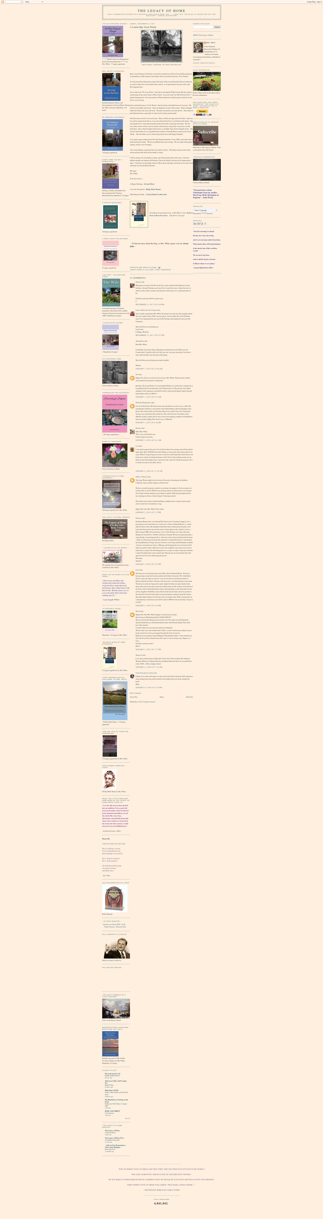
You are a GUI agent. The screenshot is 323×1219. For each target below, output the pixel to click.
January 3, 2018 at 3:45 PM (148, 564)
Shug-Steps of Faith (111, 1090)
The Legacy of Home (162, 10)
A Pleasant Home (110, 1132)
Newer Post (134, 697)
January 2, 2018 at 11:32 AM (149, 471)
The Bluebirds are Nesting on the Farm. (116, 1100)
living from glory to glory (144, 673)
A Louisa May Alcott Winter (143, 27)
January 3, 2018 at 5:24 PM (148, 605)
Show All (127, 1118)
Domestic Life (142, 269)
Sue (137, 374)
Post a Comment (135, 693)
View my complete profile (204, 63)
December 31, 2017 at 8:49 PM (150, 304)
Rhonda (138, 428)
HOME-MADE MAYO (112, 1076)
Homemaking (166, 269)
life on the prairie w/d (112, 1073)
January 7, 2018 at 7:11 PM (148, 649)
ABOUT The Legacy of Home (203, 35)
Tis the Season (109, 1113)
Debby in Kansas (141, 477)
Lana (137, 570)
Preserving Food (110, 1149)
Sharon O (139, 655)
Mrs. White (211, 42)
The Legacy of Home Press (114, 1138)
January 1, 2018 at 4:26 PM (148, 422)
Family (151, 269)
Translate (209, 213)
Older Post (189, 697)
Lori (137, 446)
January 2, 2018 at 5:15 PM (148, 512)
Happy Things (109, 1085)
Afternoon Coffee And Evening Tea (116, 1082)
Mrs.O (138, 611)
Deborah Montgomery (143, 402)
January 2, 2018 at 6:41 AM (148, 440)
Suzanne (138, 518)
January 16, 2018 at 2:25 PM (149, 687)
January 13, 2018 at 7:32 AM (149, 667)
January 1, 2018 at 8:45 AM (148, 397)
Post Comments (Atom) (147, 702)
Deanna (138, 282)
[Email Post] (159, 267)
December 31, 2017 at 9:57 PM (150, 335)
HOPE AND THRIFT (112, 1111)
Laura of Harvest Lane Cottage (146, 310)
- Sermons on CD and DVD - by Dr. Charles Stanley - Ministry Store (114, 925)
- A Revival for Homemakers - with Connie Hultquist (115, 1146)
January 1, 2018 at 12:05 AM (149, 369)
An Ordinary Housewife (112, 1140)
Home (157, 269)
